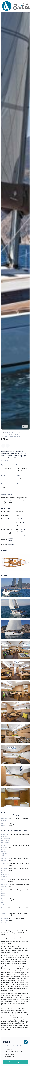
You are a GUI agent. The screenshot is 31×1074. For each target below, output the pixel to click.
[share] (3, 446)
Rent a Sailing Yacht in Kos (12, 436)
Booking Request (15, 1062)
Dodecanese (8, 434)
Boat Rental (9, 433)
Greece (18, 433)
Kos (16, 434)
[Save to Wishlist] (8, 446)
